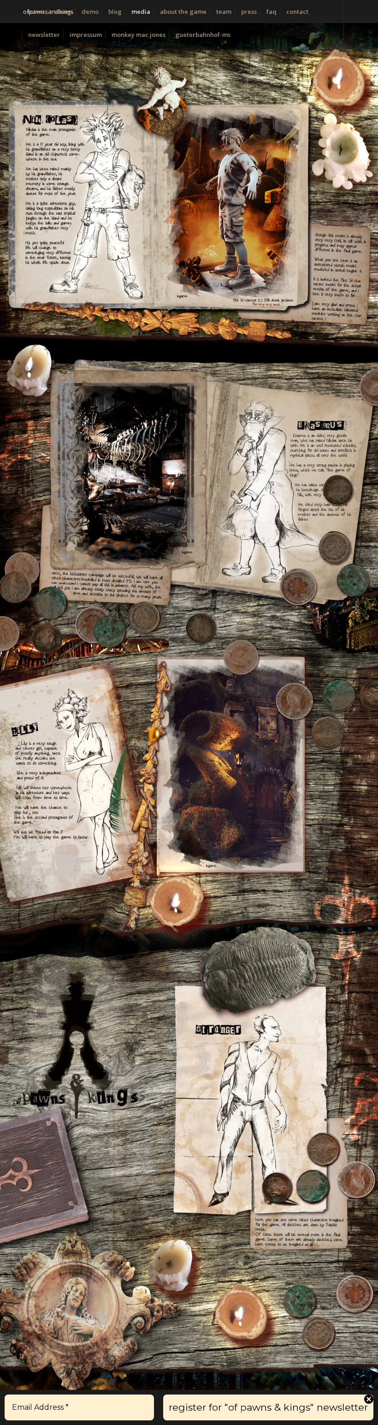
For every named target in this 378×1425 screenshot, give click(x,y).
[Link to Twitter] (26, 57)
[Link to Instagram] (53, 57)
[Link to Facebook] (40, 57)
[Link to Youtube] (67, 57)
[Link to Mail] (95, 57)
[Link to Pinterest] (81, 57)
